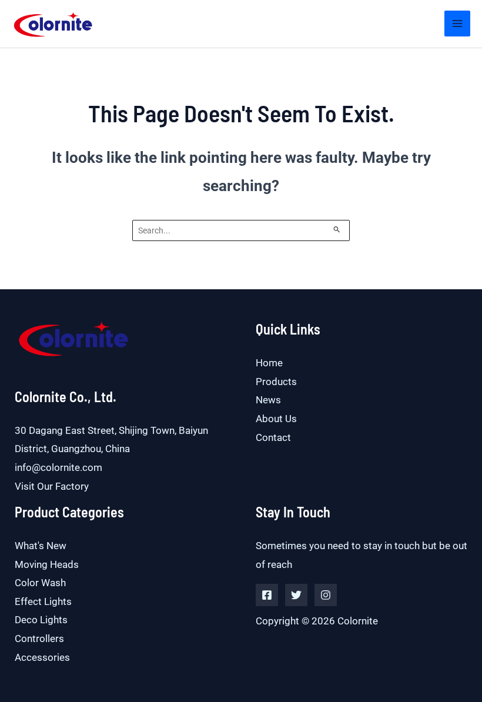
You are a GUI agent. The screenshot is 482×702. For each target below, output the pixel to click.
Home (269, 363)
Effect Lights (43, 601)
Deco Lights (41, 620)
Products (276, 381)
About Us (276, 418)
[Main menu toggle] (457, 23)
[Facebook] (267, 595)
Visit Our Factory (52, 486)
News (268, 400)
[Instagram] (325, 595)
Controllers (39, 638)
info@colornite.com (58, 467)
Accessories (42, 657)
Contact (273, 437)
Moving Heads (47, 564)
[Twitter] (296, 595)
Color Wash (40, 583)
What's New (40, 545)
